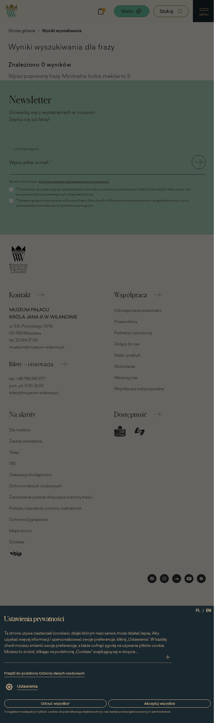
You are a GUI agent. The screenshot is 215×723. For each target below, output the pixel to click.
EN (208, 610)
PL (198, 610)
